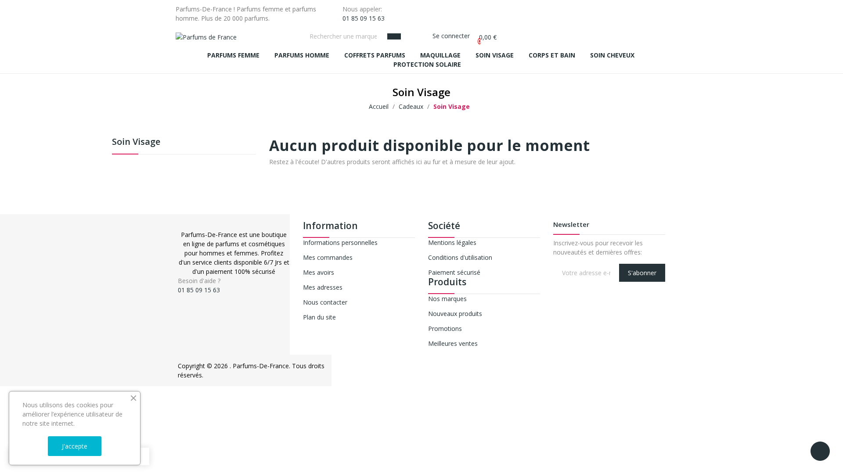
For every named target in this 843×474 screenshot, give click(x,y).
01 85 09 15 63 (363, 18)
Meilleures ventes (453, 343)
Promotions (445, 328)
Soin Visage (136, 142)
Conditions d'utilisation (460, 257)
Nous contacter (325, 302)
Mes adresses (322, 287)
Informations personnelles (340, 242)
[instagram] (189, 297)
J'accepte (74, 446)
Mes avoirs (318, 272)
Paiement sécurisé (454, 272)
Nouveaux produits (455, 313)
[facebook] (180, 297)
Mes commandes (328, 257)
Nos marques (447, 298)
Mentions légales (452, 242)
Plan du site (319, 317)
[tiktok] (198, 297)
